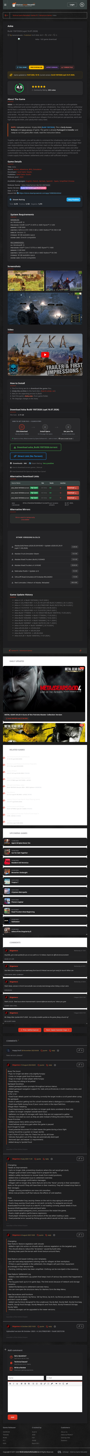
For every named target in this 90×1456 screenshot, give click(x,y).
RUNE (5, 1438)
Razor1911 (35, 1443)
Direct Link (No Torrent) (30, 456)
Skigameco (16, 1065)
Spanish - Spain (52, 181)
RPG (30, 169)
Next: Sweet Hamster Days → (57, 1030)
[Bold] (10, 1383)
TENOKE (6, 1435)
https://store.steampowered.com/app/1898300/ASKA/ (40, 193)
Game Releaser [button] (9, 1427)
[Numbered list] (37, 1383)
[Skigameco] (8, 1064)
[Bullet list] (33, 1383)
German (42, 181)
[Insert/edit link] (45, 1383)
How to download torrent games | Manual (27, 467)
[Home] (6, 15)
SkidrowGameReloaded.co (29, 1452)
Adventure (24, 169)
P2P (33, 1438)
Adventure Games (45, 15)
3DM (33, 1435)
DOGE (34, 1440)
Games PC (34, 15)
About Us (64, 1432)
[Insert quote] (56, 1383)
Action (16, 169)
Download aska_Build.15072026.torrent (37, 447)
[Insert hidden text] (67, 1383)
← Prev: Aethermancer (30, 1030)
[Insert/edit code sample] (60, 1383)
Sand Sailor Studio (24, 172)
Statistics (64, 1440)
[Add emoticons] (41, 1383)
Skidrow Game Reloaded (21, 15)
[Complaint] (58, 1050)
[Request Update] (80, 651)
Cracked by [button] (36, 1427)
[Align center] (25, 1383)
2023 (21, 177)
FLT (4, 1440)
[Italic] (13, 1383)
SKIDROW (6, 1432)
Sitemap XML (65, 1438)
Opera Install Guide (66, 438)
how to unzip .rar (48, 391)
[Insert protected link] (52, 1383)
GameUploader (17, 35)
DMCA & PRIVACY (67, 1435)
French (35, 181)
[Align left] (21, 1383)
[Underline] (17, 1383)
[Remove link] (48, 1383)
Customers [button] (65, 1427)
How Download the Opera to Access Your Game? (29, 471)
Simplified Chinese (67, 181)
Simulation (37, 169)
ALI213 (34, 1432)
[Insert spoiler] (63, 1383)
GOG (4, 1443)
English (29, 181)
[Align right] (28, 1383)
